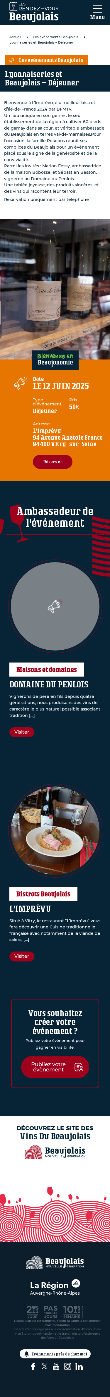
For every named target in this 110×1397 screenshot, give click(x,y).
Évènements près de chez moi (59, 1354)
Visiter (21, 732)
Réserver (52, 461)
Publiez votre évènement (48, 1067)
